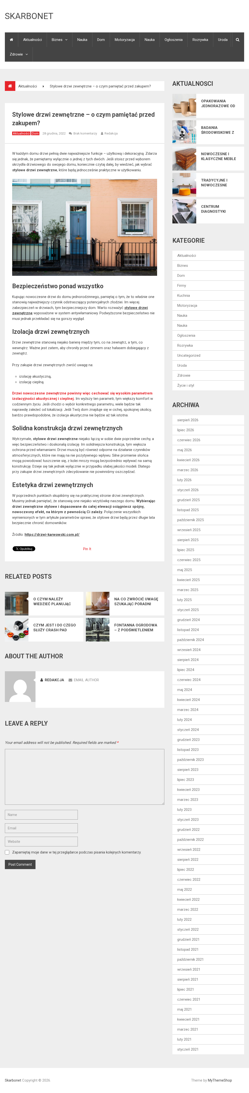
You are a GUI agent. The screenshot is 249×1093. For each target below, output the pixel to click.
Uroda (223, 40)
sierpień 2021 (187, 979)
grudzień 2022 (188, 829)
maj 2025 (184, 570)
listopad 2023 (188, 750)
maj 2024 (184, 690)
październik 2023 (190, 759)
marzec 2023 (187, 799)
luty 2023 (184, 809)
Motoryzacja (125, 40)
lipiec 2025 (185, 550)
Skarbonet (29, 16)
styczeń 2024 (188, 730)
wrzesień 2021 (188, 969)
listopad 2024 (188, 630)
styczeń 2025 (188, 610)
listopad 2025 (188, 510)
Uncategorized (188, 355)
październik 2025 (190, 520)
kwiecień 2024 (188, 700)
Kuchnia (183, 295)
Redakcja (111, 133)
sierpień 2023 (187, 769)
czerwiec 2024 (188, 680)
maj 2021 (184, 1009)
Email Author (86, 680)
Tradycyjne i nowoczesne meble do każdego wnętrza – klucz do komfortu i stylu (219, 183)
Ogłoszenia (174, 40)
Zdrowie (16, 54)
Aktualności (32, 40)
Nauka (82, 40)
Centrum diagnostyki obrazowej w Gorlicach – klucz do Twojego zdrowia (220, 209)
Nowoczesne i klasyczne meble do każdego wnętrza (218, 156)
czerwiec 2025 (188, 560)
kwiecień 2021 (188, 1019)
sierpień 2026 (187, 420)
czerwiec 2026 (188, 440)
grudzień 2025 (188, 500)
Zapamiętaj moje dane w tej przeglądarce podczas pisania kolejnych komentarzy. (76, 852)
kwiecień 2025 (188, 580)
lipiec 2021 (185, 989)
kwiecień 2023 (188, 789)
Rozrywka (200, 40)
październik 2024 (190, 640)
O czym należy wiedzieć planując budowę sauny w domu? (52, 601)
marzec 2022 (187, 909)
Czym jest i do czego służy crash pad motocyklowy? (54, 628)
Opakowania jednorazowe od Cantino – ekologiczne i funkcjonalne (218, 103)
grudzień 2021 (188, 939)
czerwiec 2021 (188, 999)
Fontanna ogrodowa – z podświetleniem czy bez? (135, 628)
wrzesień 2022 (188, 849)
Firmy (181, 285)
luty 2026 (184, 480)
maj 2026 (184, 450)
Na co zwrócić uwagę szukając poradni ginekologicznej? (136, 601)
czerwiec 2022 (188, 879)
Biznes (57, 40)
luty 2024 (184, 720)
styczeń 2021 (188, 1049)
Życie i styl (185, 385)
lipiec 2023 (185, 779)
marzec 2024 (187, 710)
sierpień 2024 (187, 660)
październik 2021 (190, 959)
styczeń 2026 (188, 490)
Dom (101, 40)
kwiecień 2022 (188, 899)
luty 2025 (184, 600)
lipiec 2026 (185, 430)
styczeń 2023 (188, 819)
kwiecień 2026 (188, 460)
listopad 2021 (188, 949)
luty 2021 (184, 1039)
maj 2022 (184, 889)
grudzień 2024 (188, 620)
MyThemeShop (220, 1080)
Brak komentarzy (85, 133)
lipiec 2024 (185, 670)
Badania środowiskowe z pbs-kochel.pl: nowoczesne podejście (217, 130)
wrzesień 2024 (188, 650)
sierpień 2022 (187, 859)
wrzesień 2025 (188, 530)
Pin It (87, 549)
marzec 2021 (187, 1029)
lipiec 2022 (185, 869)
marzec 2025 (187, 590)
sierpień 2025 (187, 540)
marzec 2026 (187, 470)
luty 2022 (184, 919)
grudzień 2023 (188, 740)
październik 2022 (190, 839)
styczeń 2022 (188, 929)
